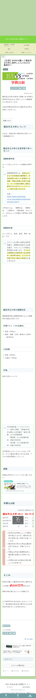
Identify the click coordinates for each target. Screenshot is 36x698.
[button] (32, 502)
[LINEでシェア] (24, 88)
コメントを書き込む (18, 665)
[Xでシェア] (12, 88)
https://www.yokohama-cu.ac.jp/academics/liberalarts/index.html (19, 199)
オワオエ (10, 687)
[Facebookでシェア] (16, 88)
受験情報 (7, 625)
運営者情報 (26, 687)
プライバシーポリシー (18, 690)
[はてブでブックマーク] (20, 88)
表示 (9, 120)
